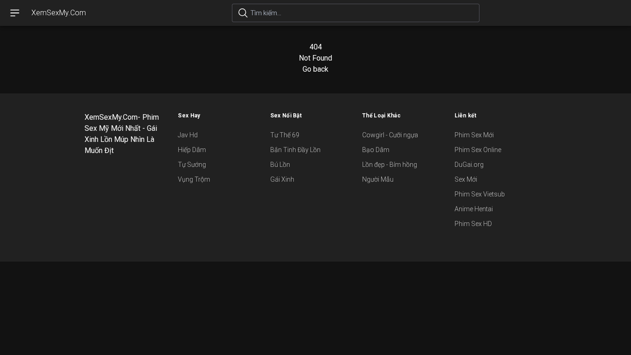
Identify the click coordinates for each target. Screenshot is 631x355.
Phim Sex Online (478, 149)
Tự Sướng (192, 164)
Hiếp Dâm (192, 149)
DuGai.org (469, 164)
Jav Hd (188, 135)
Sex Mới (466, 179)
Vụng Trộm (194, 179)
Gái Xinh (282, 179)
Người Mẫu (378, 179)
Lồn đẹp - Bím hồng (389, 164)
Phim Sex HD (473, 223)
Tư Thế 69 (284, 135)
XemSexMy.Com (58, 12)
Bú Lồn (280, 164)
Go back (315, 69)
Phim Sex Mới (474, 135)
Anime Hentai (474, 209)
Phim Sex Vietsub (480, 194)
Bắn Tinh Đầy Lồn (295, 149)
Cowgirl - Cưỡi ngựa (390, 135)
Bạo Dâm (375, 149)
